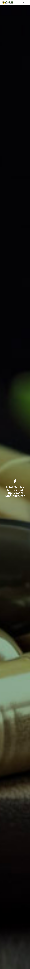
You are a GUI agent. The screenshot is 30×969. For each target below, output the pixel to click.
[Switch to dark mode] (24, 2)
